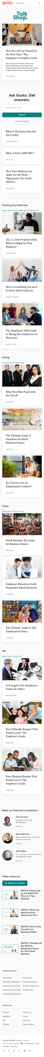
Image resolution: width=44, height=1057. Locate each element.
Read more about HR (11, 656)
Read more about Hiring (13, 363)
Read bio (19, 826)
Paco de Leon (22, 817)
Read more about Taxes (12, 511)
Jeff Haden (21, 851)
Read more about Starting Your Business (20, 210)
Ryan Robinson (22, 834)
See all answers (22, 121)
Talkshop (19, 3)
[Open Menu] (40, 3)
